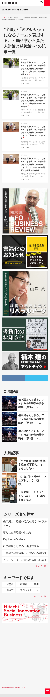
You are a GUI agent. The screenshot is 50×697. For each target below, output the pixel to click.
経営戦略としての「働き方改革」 (22, 546)
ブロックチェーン (29, 590)
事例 (36, 584)
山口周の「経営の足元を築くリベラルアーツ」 (25, 523)
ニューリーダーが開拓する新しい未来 (25, 560)
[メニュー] (47, 3)
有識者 (23, 584)
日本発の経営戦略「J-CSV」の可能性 (24, 553)
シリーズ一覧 (41, 566)
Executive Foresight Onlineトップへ (12, 687)
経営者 (10, 584)
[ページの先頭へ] (47, 691)
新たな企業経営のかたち (17, 532)
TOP (3, 17)
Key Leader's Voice (14, 539)
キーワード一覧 (40, 596)
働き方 (10, 590)
